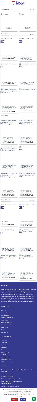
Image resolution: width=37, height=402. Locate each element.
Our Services (4, 329)
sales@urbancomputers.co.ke (13, 379)
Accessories (4, 340)
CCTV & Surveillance (6, 362)
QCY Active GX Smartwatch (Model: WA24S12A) (26, 58)
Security (3, 349)
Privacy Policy (5, 320)
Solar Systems (5, 352)
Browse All (32, 9)
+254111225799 (9, 374)
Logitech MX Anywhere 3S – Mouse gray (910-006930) (26, 249)
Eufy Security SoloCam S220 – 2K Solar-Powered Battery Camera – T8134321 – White (9, 109)
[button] (2, 3)
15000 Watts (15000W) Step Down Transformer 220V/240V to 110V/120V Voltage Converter (27, 193)
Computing (4, 342)
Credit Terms (4, 327)
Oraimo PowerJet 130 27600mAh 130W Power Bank (27, 83)
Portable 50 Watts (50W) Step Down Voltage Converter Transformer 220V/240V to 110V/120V (26, 275)
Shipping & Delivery (6, 315)
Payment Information (6, 322)
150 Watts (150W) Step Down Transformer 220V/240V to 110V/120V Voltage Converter (26, 166)
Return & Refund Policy (7, 317)
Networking (4, 347)
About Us (3, 310)
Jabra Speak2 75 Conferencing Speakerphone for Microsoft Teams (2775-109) (8, 274)
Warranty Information (6, 325)
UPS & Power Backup (6, 359)
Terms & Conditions (6, 312)
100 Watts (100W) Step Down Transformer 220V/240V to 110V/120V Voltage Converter (8, 140)
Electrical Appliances (6, 357)
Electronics (4, 345)
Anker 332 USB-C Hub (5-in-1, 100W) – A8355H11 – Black (8, 249)
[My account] (32, 3)
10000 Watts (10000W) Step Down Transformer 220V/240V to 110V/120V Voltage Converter (9, 166)
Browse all (32, 200)
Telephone (3, 354)
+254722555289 (9, 376)
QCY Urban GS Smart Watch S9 (9, 82)
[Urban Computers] (18, 3)
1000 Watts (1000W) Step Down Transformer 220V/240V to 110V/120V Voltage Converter (27, 140)
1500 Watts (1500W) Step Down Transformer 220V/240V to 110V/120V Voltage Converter (8, 193)
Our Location (4, 332)
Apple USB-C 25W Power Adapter (9, 57)
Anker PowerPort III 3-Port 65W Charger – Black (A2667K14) (27, 223)
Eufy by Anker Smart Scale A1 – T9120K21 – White (27, 108)
